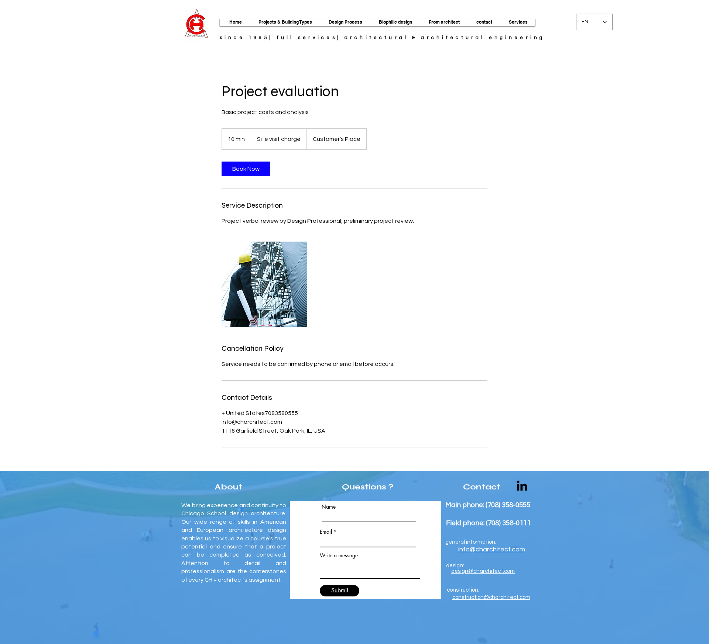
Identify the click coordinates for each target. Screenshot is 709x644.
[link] (246, 169)
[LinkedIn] (522, 485)
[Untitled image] (264, 284)
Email (326, 531)
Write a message (339, 555)
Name (329, 506)
